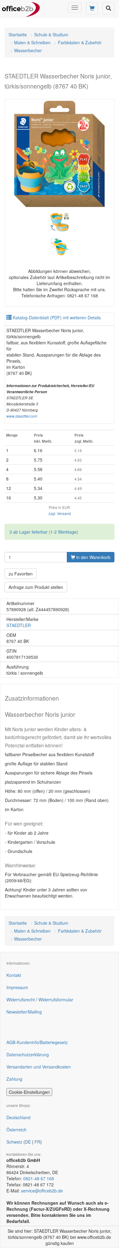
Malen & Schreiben (32, 42)
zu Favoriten (21, 574)
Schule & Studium (51, 34)
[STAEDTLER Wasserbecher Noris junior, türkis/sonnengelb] (59, 154)
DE (28, 1142)
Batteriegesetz (54, 1042)
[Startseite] (21, 7)
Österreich (16, 1129)
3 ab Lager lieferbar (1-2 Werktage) (43, 532)
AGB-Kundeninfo (22, 1042)
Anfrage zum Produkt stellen (36, 587)
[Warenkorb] (92, 8)
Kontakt (13, 975)
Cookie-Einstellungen (29, 1092)
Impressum (17, 987)
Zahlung (14, 1079)
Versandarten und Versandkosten (38, 1067)
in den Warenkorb (92, 557)
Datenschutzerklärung (27, 1054)
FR (37, 1142)
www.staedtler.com (21, 416)
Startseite (18, 34)
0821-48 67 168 (38, 1178)
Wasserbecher (28, 50)
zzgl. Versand (60, 513)
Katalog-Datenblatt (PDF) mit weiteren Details (56, 317)
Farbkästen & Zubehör (80, 42)
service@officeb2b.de (42, 1191)
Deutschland (18, 1117)
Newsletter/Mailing (24, 1012)
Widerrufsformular (55, 999)
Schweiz (14, 1142)
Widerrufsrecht (20, 999)
